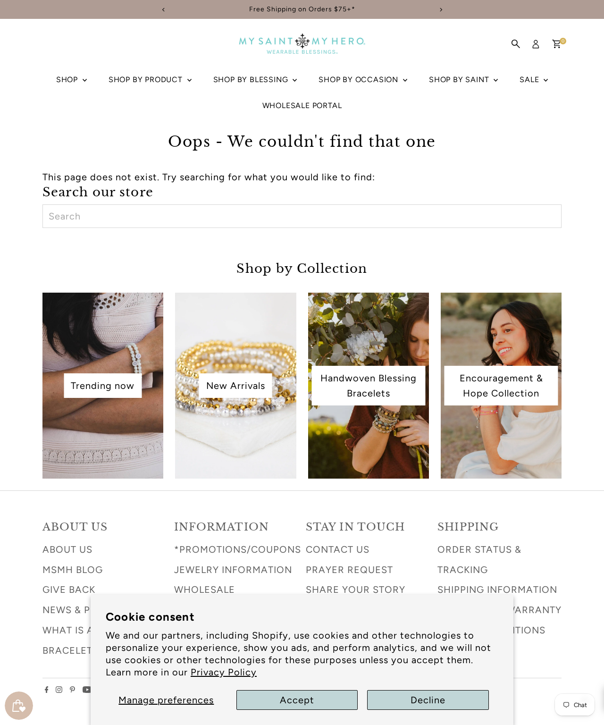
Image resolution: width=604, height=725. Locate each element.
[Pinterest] (72, 689)
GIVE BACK (68, 589)
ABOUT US (67, 549)
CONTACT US (337, 549)
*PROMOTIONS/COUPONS (237, 549)
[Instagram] (59, 689)
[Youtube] (87, 689)
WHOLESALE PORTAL (302, 105)
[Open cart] (557, 44)
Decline (428, 700)
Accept (297, 700)
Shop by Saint (460, 79)
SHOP (68, 79)
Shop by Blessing (252, 79)
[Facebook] (46, 689)
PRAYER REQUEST (349, 569)
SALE (530, 79)
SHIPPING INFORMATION (497, 589)
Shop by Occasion (360, 79)
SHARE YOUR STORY (355, 589)
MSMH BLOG (72, 569)
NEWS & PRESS (78, 609)
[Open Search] (516, 44)
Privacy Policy (224, 672)
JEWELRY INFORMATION (233, 569)
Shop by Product (147, 79)
